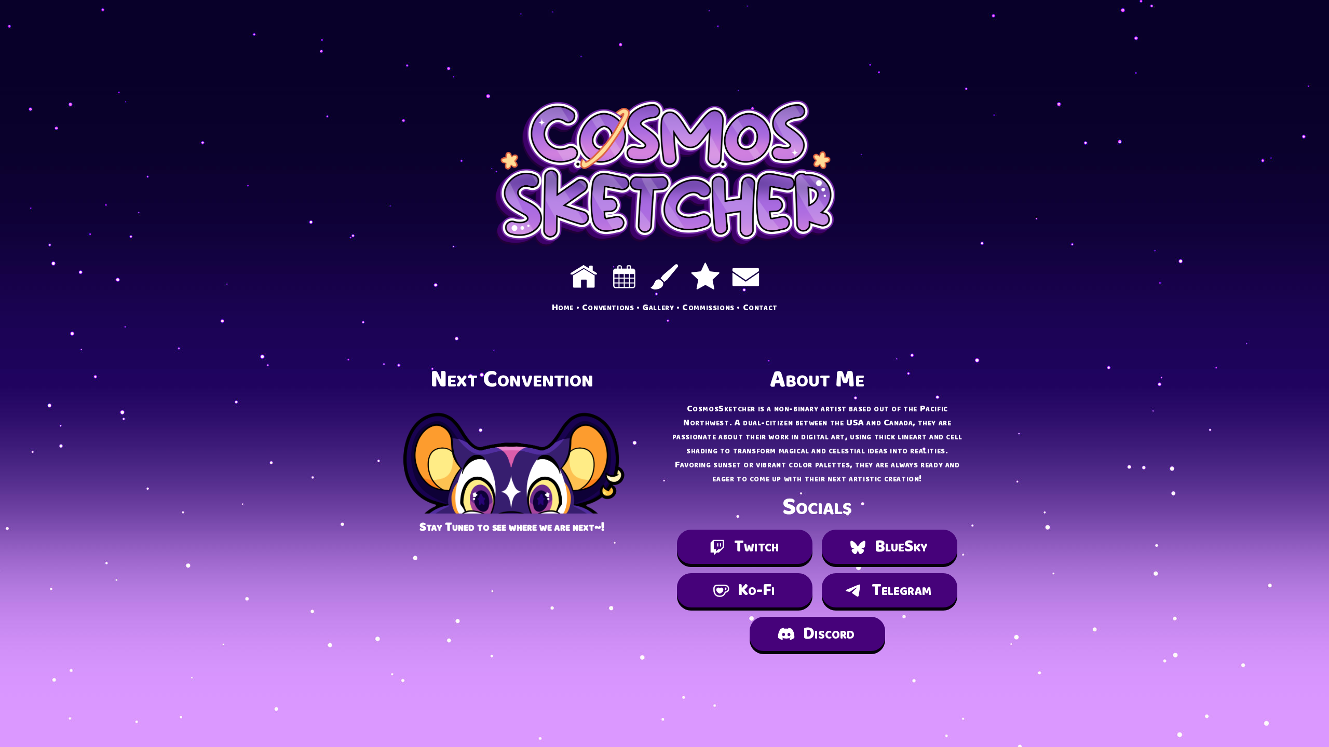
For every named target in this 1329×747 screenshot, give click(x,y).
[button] (584, 277)
